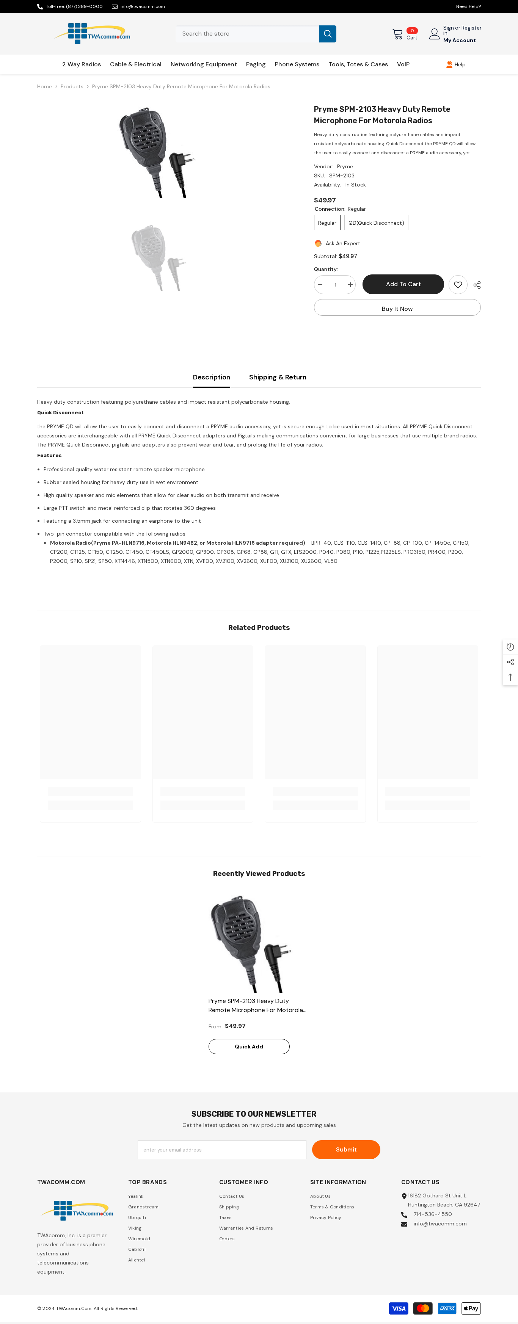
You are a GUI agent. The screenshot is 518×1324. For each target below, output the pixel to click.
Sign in (448, 30)
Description (211, 377)
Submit (346, 1149)
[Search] (256, 33)
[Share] (474, 285)
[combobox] (247, 33)
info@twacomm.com (143, 6)
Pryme (345, 166)
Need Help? (468, 6)
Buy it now (397, 309)
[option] (164, 150)
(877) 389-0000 (84, 6)
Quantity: (326, 269)
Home (44, 86)
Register (471, 28)
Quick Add (249, 1046)
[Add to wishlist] (458, 284)
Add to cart (402, 284)
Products (72, 86)
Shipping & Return (277, 377)
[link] (456, 64)
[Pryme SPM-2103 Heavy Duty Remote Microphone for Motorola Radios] (259, 942)
